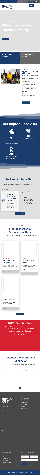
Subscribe (23, 463)
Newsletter (28, 273)
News (8, 308)
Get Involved (5, 460)
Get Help (31, 5)
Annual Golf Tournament (28, 196)
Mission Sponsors (6, 458)
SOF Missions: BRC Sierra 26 (29, 200)
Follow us (24, 1)
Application (24, 408)
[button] (2, 337)
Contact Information (7, 462)
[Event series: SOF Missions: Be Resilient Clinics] (31, 199)
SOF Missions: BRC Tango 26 (29, 203)
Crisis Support (25, 402)
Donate (4, 456)
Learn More (26, 102)
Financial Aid (24, 404)
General (23, 273)
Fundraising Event (11, 271)
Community (5, 271)
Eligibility (23, 406)
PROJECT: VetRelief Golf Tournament (12, 196)
